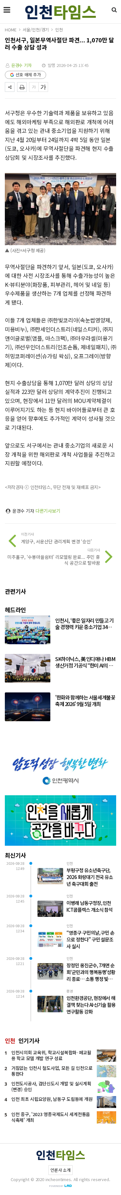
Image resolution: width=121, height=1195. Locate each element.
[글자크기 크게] (43, 87)
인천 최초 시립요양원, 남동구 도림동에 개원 (51, 1099)
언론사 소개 (60, 1170)
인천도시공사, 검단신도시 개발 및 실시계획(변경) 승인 (51, 1086)
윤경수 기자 (21, 65)
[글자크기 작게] (34, 87)
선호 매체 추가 (28, 74)
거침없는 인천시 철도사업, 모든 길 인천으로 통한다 (51, 1071)
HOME (10, 30)
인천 (59, 30)
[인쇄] (22, 87)
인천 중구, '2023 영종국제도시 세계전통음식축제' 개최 (50, 1117)
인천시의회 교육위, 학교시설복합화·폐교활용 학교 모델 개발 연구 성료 (51, 1055)
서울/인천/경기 (36, 30)
